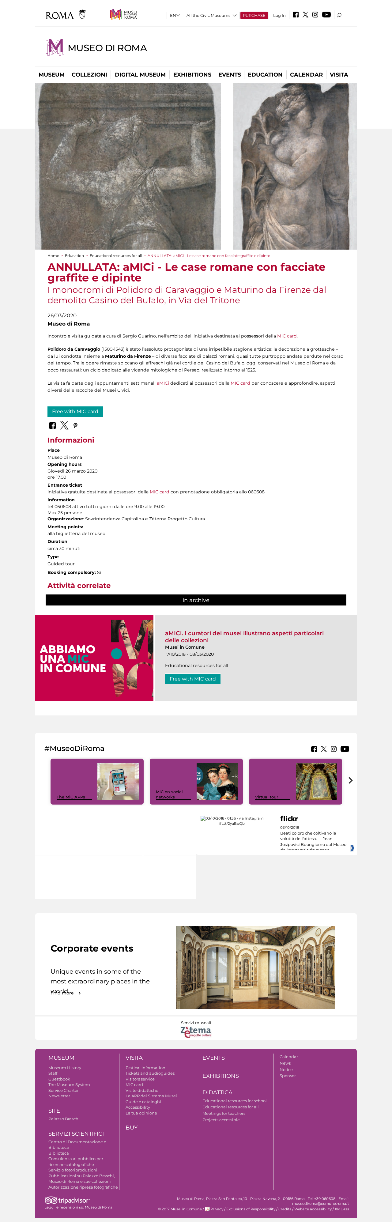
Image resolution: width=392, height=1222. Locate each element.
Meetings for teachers (223, 1113)
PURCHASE (254, 15)
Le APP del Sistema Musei (151, 1095)
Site (54, 1111)
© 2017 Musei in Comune (180, 1209)
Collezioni (89, 74)
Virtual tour (266, 796)
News (285, 1063)
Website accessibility (313, 1209)
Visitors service (140, 1079)
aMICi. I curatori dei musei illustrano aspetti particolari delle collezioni (244, 636)
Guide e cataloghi (143, 1101)
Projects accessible (221, 1119)
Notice (286, 1069)
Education (265, 74)
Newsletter (59, 1095)
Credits (284, 1209)
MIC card (287, 336)
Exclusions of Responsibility (250, 1209)
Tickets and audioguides (150, 1073)
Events (229, 74)
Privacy (216, 1209)
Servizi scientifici (76, 1134)
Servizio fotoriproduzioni (72, 1169)
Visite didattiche (142, 1090)
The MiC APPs (71, 796)
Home (53, 255)
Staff (52, 1073)
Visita (339, 74)
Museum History (64, 1067)
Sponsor (288, 1075)
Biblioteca (58, 1153)
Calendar (306, 74)
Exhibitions (192, 74)
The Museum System (69, 1084)
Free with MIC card (75, 411)
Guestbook (59, 1079)
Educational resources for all (116, 255)
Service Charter (63, 1090)
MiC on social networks (169, 794)
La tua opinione (141, 1113)
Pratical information (145, 1067)
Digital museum (140, 74)
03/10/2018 (313, 838)
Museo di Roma (107, 48)
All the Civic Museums (208, 15)
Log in (279, 15)
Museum (52, 74)
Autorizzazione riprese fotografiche (83, 1187)
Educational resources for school (234, 1100)
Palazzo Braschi (64, 1118)
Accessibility (138, 1107)
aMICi (163, 383)
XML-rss (342, 1209)
